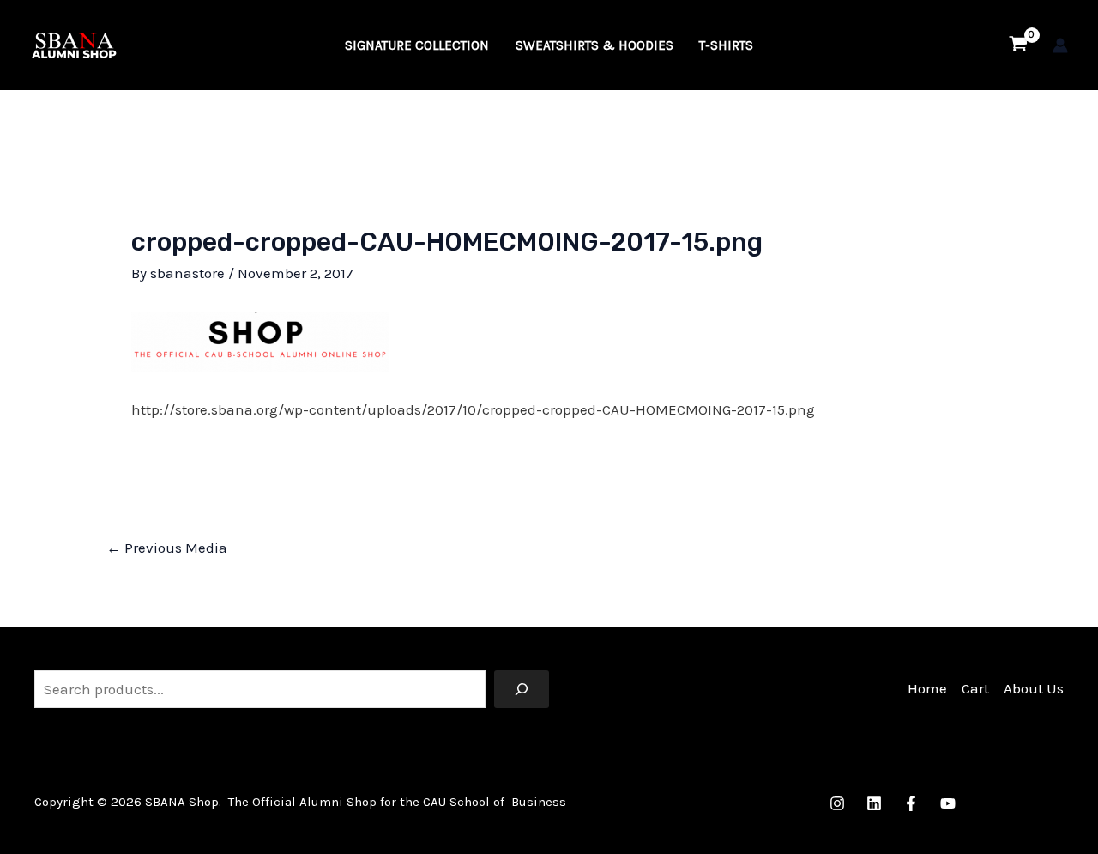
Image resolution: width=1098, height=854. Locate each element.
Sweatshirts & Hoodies (594, 45)
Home (927, 688)
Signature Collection (417, 45)
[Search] (521, 689)
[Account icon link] (1060, 45)
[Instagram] (837, 803)
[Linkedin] (874, 803)
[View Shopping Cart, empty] (1018, 45)
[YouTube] (948, 803)
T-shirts (726, 45)
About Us (1034, 688)
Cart (975, 688)
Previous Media (166, 547)
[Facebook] (911, 803)
